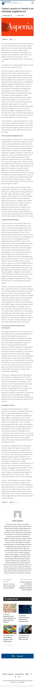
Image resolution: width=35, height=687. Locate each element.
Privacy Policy (19, 674)
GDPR (27, 674)
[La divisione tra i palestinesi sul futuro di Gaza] (25, 629)
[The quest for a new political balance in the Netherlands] (9, 629)
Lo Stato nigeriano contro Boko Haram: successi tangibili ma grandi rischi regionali (25, 586)
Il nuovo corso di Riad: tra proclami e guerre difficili (9, 586)
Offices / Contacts (8, 674)
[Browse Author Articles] (17, 514)
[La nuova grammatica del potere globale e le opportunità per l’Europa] (9, 608)
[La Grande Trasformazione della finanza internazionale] (25, 609)
